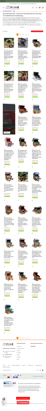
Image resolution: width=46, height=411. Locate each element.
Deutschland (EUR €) (6, 370)
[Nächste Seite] (28, 34)
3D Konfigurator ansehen (8, 129)
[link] (23, 3)
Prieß (14, 10)
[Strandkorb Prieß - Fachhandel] (8, 345)
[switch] (4, 404)
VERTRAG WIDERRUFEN (23, 398)
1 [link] (17, 34)
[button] (3, 7)
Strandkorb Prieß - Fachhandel (39, 376)
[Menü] (5, 397)
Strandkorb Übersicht (7, 10)
